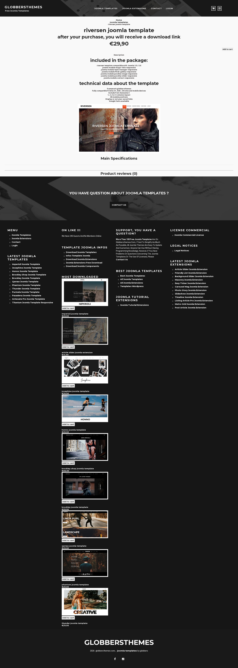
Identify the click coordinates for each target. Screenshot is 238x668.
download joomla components (82, 266)
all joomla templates (131, 279)
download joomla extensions (81, 259)
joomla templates (105, 8)
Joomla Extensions (134, 8)
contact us (122, 259)
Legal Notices (182, 250)
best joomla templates (132, 276)
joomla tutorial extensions (134, 305)
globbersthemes (23, 7)
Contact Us (119, 205)
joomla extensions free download (84, 262)
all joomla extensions (131, 283)
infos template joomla (78, 255)
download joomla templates (81, 252)
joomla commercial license (189, 235)
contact (156, 8)
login (169, 8)
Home (119, 20)
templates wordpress (132, 286)
